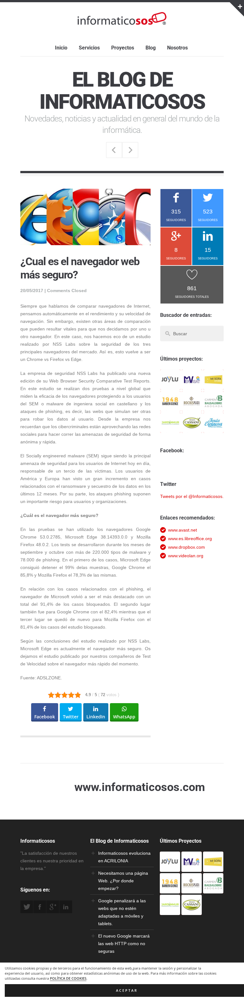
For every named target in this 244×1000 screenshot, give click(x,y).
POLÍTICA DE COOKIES (68, 978)
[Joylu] (170, 386)
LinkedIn (65, 906)
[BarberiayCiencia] (170, 407)
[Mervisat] (192, 386)
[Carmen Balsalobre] (213, 407)
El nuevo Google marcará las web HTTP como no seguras (124, 943)
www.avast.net (182, 530)
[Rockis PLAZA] (192, 407)
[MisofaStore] (213, 386)
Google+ (52, 906)
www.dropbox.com (186, 547)
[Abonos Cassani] (192, 429)
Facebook (39, 906)
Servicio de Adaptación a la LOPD (130, 150)
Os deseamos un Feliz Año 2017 (114, 150)
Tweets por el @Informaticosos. (192, 496)
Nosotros (177, 48)
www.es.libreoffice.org (190, 538)
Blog (151, 48)
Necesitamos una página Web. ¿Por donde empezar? (123, 881)
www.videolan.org (185, 555)
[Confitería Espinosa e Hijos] (213, 429)
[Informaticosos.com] (122, 24)
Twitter (26, 906)
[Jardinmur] (170, 429)
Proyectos (122, 48)
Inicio (61, 48)
